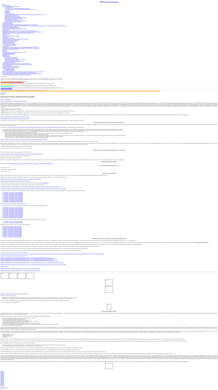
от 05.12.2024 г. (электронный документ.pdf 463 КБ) (13, 212)
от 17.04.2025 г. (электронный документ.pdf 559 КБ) (13, 199)
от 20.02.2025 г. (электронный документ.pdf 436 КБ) (13, 197)
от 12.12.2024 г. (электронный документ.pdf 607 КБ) (13, 195)
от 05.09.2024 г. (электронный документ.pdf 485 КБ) (13, 207)
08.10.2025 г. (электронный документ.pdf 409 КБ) (12, 235)
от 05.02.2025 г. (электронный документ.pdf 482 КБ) (13, 216)
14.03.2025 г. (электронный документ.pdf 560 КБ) (12, 232)
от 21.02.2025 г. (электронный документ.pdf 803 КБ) (13, 217)
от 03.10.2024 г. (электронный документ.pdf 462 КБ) (13, 209)
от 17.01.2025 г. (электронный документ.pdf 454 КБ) (13, 196)
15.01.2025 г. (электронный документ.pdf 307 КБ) (12, 229)
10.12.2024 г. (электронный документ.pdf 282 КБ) (12, 228)
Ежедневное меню (4, 266)
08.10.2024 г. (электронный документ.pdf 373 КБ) (12, 226)
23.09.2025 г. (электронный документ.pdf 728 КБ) (12, 234)
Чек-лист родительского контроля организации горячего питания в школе (14, 116)
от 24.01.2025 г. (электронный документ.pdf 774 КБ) (13, 215)
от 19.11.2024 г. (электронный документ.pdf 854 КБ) (13, 194)
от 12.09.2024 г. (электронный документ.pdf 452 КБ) (13, 192)
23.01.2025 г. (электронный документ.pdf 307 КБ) (12, 230)
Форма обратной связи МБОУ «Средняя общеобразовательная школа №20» (15, 118)
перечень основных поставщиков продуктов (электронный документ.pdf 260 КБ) (26, 153)
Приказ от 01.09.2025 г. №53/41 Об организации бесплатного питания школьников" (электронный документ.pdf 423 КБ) (23, 139)
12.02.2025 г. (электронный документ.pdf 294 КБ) (12, 231)
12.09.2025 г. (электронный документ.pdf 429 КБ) (12, 233)
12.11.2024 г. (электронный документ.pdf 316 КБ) (12, 227)
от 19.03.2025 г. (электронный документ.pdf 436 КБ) (13, 198)
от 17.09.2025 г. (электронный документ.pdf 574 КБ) (13, 201)
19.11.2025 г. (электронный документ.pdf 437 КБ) (12, 236)
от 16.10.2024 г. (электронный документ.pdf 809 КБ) (13, 193)
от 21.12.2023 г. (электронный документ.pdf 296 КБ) (13, 222)
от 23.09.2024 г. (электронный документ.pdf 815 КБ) (13, 208)
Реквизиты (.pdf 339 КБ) (5, 153)
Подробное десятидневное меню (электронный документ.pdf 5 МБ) (13, 255)
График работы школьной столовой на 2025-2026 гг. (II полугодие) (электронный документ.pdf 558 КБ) (20, 270)
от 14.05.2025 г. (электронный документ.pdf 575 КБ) (13, 200)
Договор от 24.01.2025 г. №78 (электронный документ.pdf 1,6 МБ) (13, 203)
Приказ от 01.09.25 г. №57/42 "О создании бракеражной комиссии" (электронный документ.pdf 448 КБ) (20, 179)
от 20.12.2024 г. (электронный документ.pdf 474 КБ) (13, 213)
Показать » (3, 94)
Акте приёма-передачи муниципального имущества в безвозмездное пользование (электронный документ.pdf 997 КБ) (30, 163)
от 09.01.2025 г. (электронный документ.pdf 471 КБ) (13, 214)
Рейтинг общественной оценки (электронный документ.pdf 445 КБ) (13, 101)
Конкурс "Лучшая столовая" (5, 99)
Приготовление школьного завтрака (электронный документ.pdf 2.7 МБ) (14, 293)
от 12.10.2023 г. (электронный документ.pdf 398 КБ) (13, 221)
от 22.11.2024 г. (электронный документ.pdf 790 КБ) (13, 211)
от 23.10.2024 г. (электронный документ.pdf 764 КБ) (13, 210)
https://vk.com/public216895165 (43, 182)
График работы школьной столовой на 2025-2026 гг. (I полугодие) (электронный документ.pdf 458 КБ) (20, 268)
